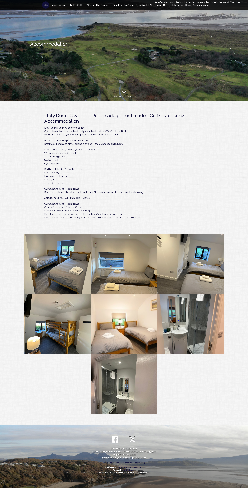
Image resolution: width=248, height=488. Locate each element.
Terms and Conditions (123, 463)
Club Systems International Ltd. (129, 467)
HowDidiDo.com (129, 470)
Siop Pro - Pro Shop (123, 5)
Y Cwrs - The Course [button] (97, 5)
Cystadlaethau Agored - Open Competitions (228, 2)
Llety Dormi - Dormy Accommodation (190, 5)
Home (54, 5)
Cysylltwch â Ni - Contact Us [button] (151, 5)
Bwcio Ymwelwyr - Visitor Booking (169, 2)
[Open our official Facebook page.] (115, 439)
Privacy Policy (108, 463)
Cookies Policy (139, 463)
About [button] (62, 5)
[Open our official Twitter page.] (132, 439)
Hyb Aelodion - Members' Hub (196, 2)
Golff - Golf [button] (76, 5)
